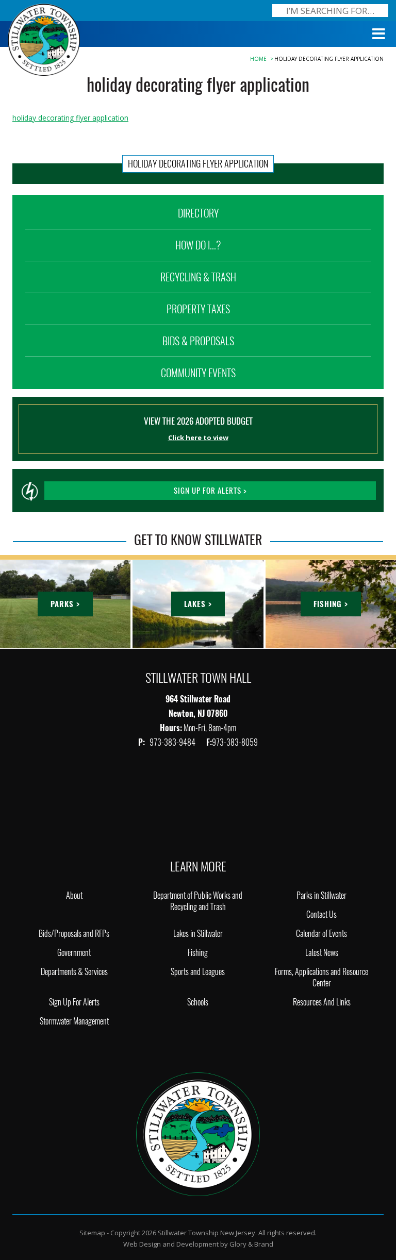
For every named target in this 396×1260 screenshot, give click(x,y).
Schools (197, 1002)
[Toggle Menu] (379, 34)
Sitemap (92, 1232)
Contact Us (321, 914)
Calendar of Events (321, 933)
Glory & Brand (251, 1244)
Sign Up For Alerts (74, 1002)
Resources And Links (322, 1002)
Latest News (321, 952)
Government (74, 952)
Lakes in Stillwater (198, 933)
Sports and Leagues (198, 971)
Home (258, 58)
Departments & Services (74, 971)
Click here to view (198, 437)
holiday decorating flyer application (70, 118)
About (74, 895)
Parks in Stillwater (321, 895)
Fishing (198, 952)
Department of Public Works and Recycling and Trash (197, 901)
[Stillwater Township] (198, 1133)
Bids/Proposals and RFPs (74, 933)
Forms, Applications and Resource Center (321, 977)
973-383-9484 (173, 742)
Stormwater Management (74, 1021)
